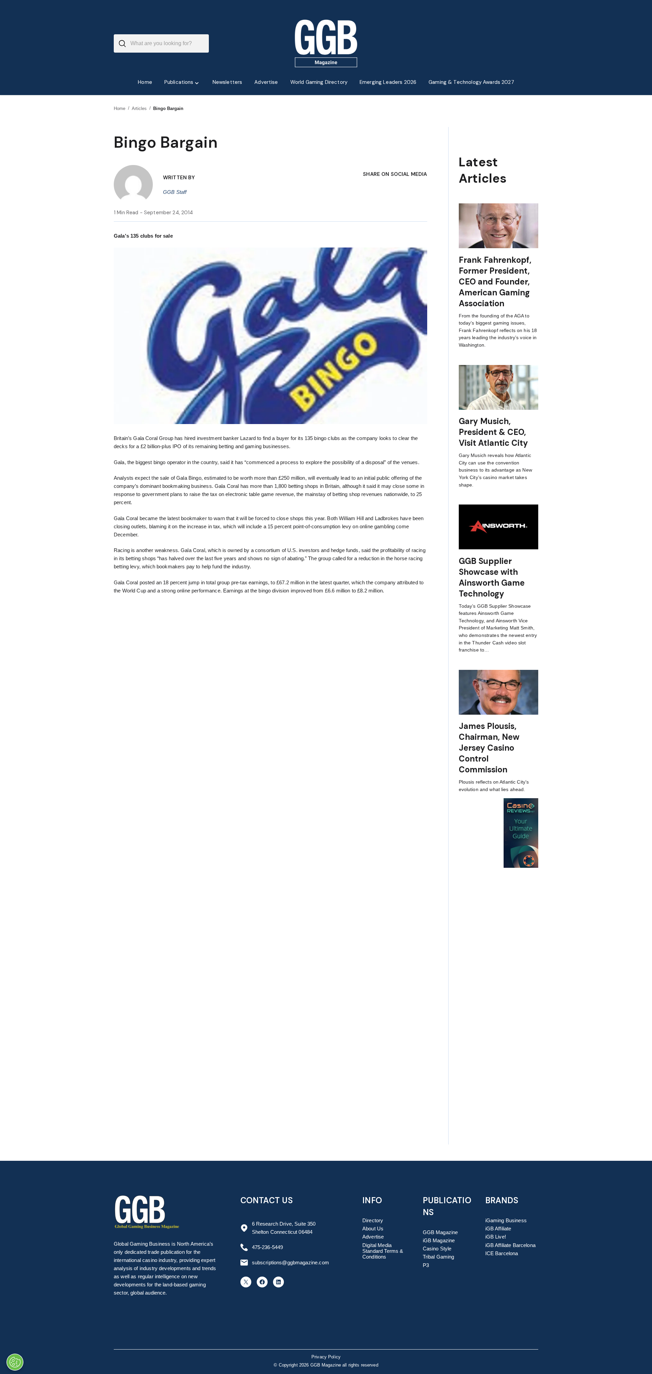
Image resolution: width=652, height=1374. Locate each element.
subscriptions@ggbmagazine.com (290, 1262)
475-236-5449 (267, 1247)
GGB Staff (174, 192)
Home (120, 108)
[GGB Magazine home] (326, 43)
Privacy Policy (326, 1357)
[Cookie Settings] (14, 1362)
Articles (139, 108)
